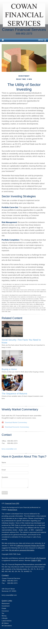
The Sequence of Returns (14, 393)
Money (4, 616)
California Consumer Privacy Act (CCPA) (30, 545)
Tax (3, 613)
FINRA (33, 560)
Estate (4, 608)
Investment (5, 606)
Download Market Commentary (16, 422)
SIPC (39, 560)
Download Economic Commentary (17, 427)
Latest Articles (6, 621)
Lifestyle (4, 618)
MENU (41, 40)
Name (4, 462)
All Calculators (7, 625)
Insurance (5, 611)
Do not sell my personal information (21, 550)
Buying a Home (9, 369)
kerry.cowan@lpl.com (9, 449)
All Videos (5, 623)
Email (4, 470)
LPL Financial (41, 558)
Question (5, 477)
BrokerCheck (12, 510)
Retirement (5, 603)
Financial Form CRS (12, 503)
